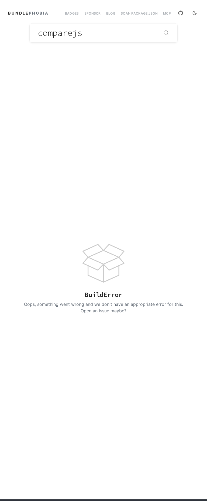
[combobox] (103, 32)
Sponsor (92, 13)
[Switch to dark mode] (194, 13)
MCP (167, 13)
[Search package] (166, 33)
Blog (110, 13)
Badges (72, 13)
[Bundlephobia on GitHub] (180, 13)
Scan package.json (139, 13)
